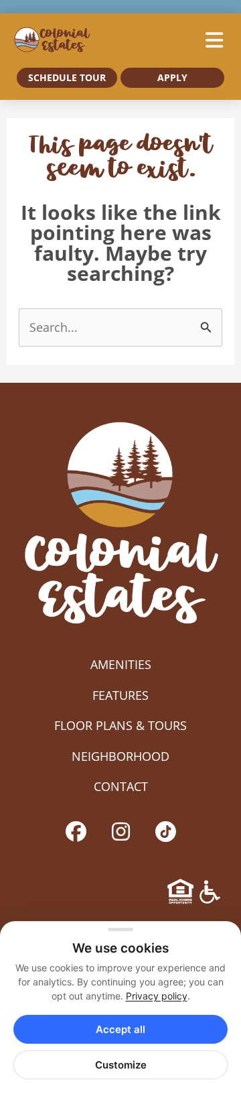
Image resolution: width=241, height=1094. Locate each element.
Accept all (120, 1029)
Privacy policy (156, 995)
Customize (121, 1064)
